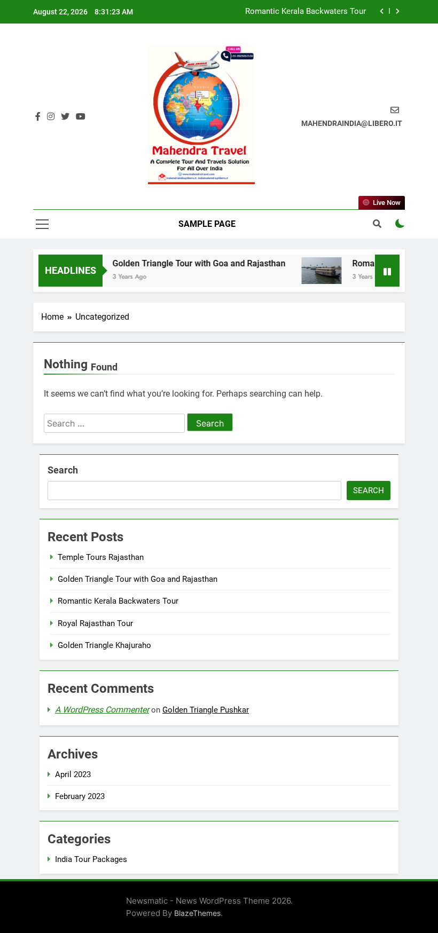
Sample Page (207, 224)
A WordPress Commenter (102, 710)
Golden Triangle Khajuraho (104, 645)
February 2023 (80, 796)
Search (63, 470)
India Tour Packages (91, 859)
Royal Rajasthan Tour (95, 623)
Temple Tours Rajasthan (101, 557)
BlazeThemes (197, 913)
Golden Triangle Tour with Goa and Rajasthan (191, 263)
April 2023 (73, 774)
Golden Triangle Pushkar (205, 710)
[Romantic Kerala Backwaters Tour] (314, 270)
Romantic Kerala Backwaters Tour (305, 11)
